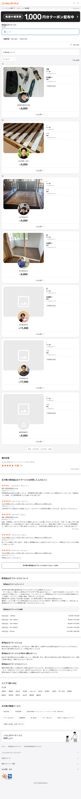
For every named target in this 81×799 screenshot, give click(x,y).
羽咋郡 (11, 695)
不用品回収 (18, 711)
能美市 (4, 695)
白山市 (25, 695)
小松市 (40, 691)
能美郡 (69, 691)
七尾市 (54, 691)
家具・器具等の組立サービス (10, 488)
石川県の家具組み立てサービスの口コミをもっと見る (40, 565)
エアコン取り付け (8, 718)
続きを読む (75, 529)
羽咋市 (18, 695)
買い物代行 (33, 718)
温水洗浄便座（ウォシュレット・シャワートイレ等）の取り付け (45, 711)
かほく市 (32, 691)
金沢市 (18, 691)
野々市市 (62, 691)
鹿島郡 (11, 691)
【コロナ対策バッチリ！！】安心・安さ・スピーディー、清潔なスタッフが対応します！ (27, 504)
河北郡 (25, 691)
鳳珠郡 (32, 695)
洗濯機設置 (22, 718)
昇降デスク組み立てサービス (65, 718)
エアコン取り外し (47, 718)
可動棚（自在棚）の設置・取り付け (13, 724)
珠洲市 (47, 691)
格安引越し (6, 711)
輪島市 (38, 695)
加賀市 (4, 691)
